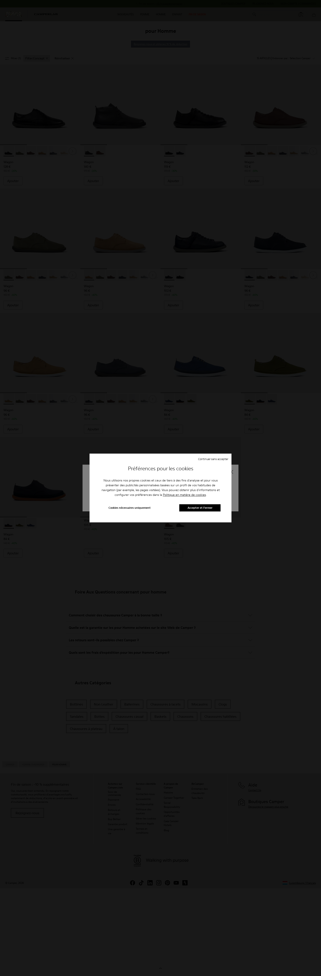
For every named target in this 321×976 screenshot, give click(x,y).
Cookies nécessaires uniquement (130, 508)
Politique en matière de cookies (184, 495)
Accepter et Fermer (200, 508)
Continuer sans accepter (213, 459)
